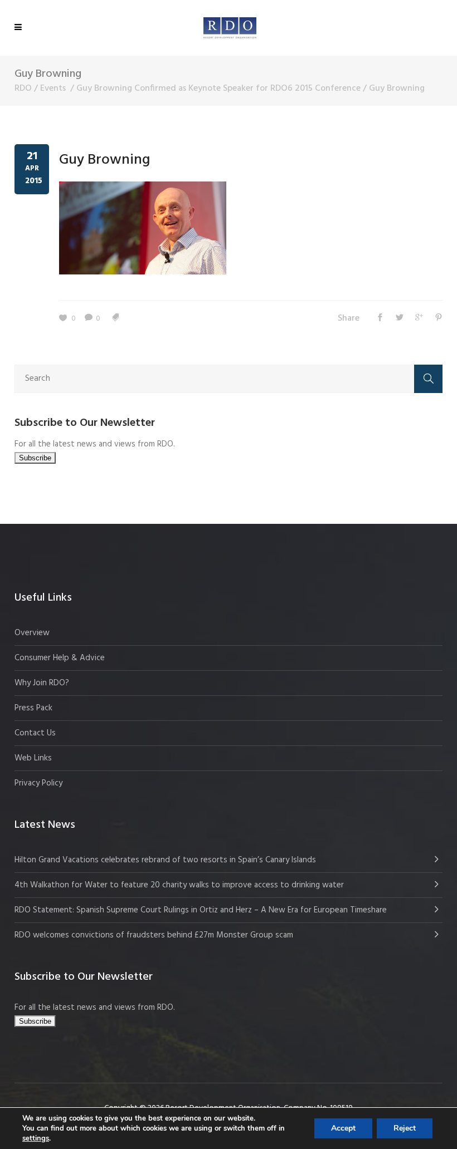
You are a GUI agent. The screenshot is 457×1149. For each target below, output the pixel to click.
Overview (32, 633)
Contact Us (35, 733)
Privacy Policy (38, 783)
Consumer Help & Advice (59, 658)
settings (35, 1138)
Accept (343, 1128)
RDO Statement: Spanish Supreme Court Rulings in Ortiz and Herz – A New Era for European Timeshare (200, 910)
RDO (23, 88)
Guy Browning (104, 160)
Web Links (33, 758)
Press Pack (33, 708)
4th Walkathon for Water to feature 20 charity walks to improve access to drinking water (179, 885)
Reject (404, 1128)
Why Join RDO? (41, 683)
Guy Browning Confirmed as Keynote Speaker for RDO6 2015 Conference (218, 88)
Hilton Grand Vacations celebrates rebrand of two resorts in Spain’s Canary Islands (166, 860)
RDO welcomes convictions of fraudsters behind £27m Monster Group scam (153, 935)
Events (53, 88)
